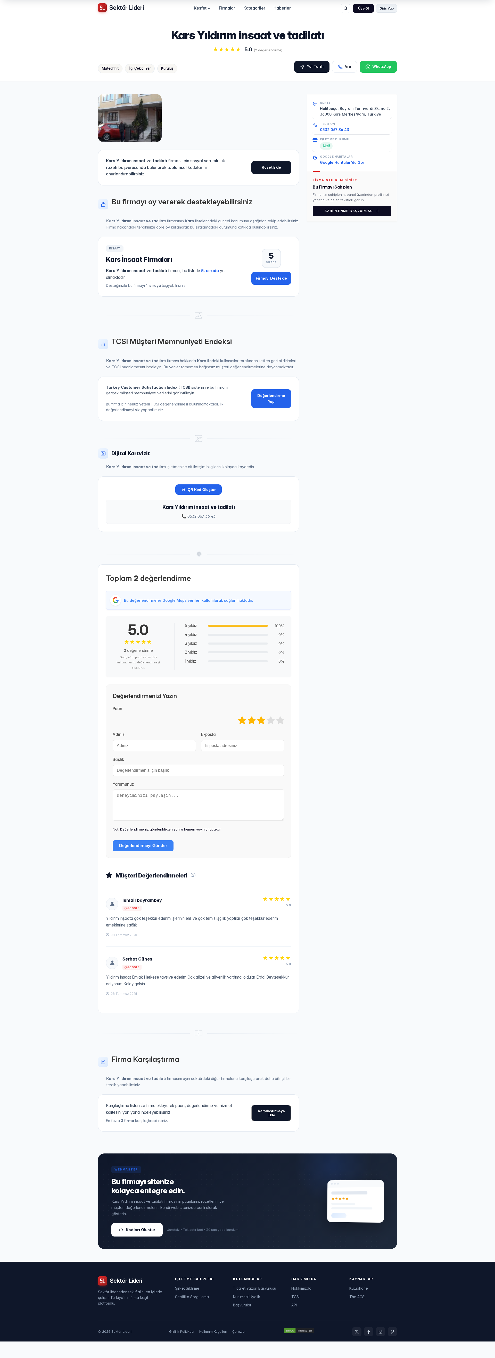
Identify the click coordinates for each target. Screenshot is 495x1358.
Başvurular (242, 1305)
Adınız (119, 734)
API (294, 1305)
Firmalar (227, 8)
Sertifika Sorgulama (192, 1297)
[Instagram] (380, 1331)
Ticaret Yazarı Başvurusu (254, 1288)
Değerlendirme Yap (271, 398)
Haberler (282, 8)
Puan (117, 708)
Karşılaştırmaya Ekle (271, 1113)
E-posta (208, 734)
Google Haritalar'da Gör (342, 162)
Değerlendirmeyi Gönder (143, 845)
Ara (348, 66)
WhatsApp (381, 66)
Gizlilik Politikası (181, 1331)
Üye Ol (363, 8)
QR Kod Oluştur (202, 489)
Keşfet (200, 8)
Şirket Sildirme (187, 1288)
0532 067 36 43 (334, 129)
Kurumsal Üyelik (246, 1297)
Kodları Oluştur (140, 1229)
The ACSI (357, 1297)
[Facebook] (368, 1331)
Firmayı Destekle (271, 278)
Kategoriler (254, 8)
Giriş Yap (387, 8)
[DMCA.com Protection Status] (299, 1331)
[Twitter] (356, 1331)
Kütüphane (358, 1288)
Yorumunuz (123, 784)
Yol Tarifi (315, 66)
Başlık (118, 759)
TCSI (295, 1297)
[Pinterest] (392, 1331)
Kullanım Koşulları (213, 1331)
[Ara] (345, 8)
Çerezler (239, 1331)
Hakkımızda (301, 1288)
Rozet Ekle (271, 167)
